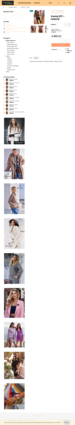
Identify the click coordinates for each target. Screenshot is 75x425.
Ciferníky (9, 60)
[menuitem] (24, 3)
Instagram (41, 415)
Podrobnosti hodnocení (57, 12)
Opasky (9, 68)
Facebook (35, 415)
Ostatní (58, 32)
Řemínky (9, 62)
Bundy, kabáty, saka (12, 46)
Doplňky (8, 56)
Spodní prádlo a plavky (13, 48)
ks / (14, 15)
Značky (7, 71)
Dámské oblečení (10, 40)
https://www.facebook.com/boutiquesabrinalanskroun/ (15, 28)
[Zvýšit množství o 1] (68, 40)
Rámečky (9, 64)
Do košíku (62, 45)
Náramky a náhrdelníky (13, 66)
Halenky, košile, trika (12, 44)
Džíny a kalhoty (11, 50)
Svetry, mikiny (10, 54)
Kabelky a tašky (11, 70)
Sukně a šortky (10, 52)
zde (62, 422)
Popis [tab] (30, 58)
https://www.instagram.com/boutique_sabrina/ (15, 32)
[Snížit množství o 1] (61, 40)
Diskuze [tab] (36, 58)
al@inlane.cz (9, 24)
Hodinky (9, 58)
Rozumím (67, 422)
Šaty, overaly (10, 42)
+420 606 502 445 (10, 26)
